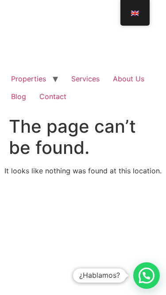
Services (85, 78)
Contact (52, 96)
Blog (18, 96)
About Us (128, 78)
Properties (28, 78)
